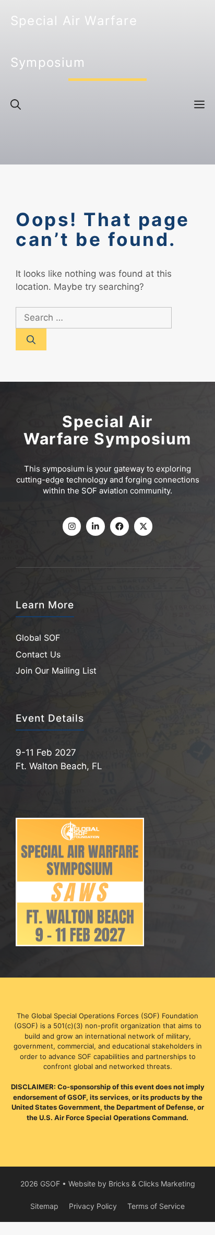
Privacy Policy (93, 1206)
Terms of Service (156, 1206)
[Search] (31, 339)
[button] (15, 104)
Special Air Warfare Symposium (73, 41)
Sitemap (44, 1206)
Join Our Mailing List (56, 671)
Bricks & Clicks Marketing (152, 1183)
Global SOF (38, 638)
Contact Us (38, 654)
